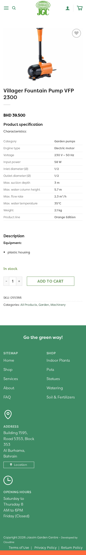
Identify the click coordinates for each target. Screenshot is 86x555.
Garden (44, 305)
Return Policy (72, 547)
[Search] (14, 8)
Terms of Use (19, 547)
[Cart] (80, 8)
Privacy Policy (45, 547)
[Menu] (6, 8)
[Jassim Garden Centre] (43, 8)
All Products (28, 305)
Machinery (58, 305)
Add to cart (50, 281)
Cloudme (8, 542)
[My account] (67, 8)
